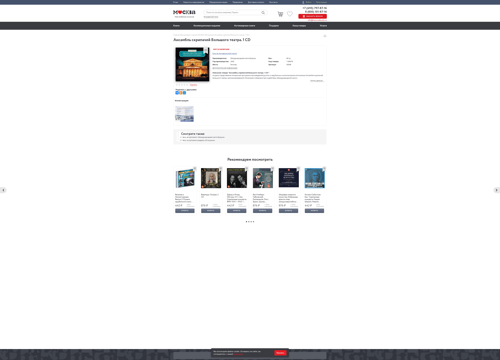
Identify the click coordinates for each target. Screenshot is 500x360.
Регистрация (321, 2)
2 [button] (248, 221)
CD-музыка (209, 35)
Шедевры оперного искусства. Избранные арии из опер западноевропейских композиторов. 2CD (288, 199)
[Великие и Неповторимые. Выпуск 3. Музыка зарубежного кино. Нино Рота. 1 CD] (185, 178)
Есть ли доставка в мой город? (225, 53)
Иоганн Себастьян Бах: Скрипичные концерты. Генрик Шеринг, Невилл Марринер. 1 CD (313, 199)
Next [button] (496, 190)
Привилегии (238, 2)
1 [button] (246, 221)
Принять (280, 353)
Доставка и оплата (256, 2)
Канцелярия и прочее (189, 35)
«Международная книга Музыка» (204, 137)
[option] (185, 190)
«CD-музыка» (199, 140)
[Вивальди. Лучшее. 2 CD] (211, 178)
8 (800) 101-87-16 (315, 11)
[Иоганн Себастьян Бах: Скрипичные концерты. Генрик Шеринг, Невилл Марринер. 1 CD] (315, 178)
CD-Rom (201, 35)
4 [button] (253, 221)
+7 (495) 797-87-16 (315, 8)
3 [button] (251, 221)
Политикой (238, 354)
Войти (308, 2)
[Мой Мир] (184, 92)
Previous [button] (3, 190)
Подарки (274, 25)
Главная (176, 35)
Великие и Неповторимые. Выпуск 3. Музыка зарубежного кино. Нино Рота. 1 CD (183, 199)
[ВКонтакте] (177, 92)
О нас (175, 2)
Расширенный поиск (211, 17)
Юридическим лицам (218, 2)
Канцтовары (299, 25)
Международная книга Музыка (243, 58)
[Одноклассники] (180, 92)
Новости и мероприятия (193, 2)
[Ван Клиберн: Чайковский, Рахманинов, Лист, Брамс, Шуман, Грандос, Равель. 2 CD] (263, 178)
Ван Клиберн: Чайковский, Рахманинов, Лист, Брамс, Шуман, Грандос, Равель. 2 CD (262, 199)
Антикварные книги (244, 25)
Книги (176, 25)
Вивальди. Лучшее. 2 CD (209, 196)
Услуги (323, 25)
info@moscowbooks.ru (317, 20)
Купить (184, 210)
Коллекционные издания (206, 25)
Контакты (273, 2)
